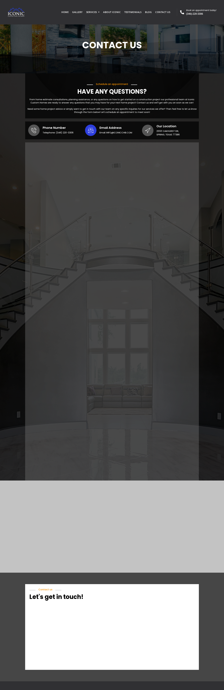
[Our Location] (147, 130)
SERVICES (91, 12)
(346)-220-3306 (201, 12)
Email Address (111, 128)
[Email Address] (90, 130)
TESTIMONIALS (132, 12)
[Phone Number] (34, 130)
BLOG (148, 12)
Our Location (166, 126)
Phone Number (54, 128)
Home (65, 12)
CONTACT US (162, 12)
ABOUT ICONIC (112, 12)
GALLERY (77, 12)
